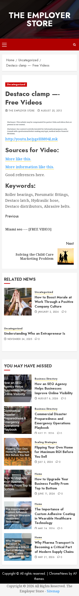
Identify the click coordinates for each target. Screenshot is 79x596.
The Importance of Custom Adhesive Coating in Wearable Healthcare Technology (55, 516)
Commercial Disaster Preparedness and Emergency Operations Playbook (52, 421)
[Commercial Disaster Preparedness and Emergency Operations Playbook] (18, 420)
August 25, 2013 (51, 110)
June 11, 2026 (46, 494)
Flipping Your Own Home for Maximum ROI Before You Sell (54, 452)
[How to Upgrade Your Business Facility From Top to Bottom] (18, 483)
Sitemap (53, 591)
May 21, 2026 (46, 557)
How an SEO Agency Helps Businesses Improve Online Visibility (54, 388)
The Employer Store (39, 19)
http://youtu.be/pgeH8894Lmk (31, 138)
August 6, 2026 (48, 398)
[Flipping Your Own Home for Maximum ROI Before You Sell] (18, 452)
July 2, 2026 (45, 462)
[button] (4, 44)
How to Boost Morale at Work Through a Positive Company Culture (54, 302)
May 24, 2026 (46, 528)
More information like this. (29, 166)
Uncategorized (16, 84)
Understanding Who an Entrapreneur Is (34, 333)
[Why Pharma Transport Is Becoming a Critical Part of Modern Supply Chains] (18, 547)
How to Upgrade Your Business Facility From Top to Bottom (51, 484)
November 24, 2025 (19, 339)
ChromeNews (58, 573)
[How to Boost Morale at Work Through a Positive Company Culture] (18, 301)
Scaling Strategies (46, 442)
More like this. (18, 158)
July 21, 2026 (46, 433)
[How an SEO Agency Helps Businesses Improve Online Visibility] (18, 388)
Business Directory (46, 379)
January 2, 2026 (48, 312)
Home (38, 474)
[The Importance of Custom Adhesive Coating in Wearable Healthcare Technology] (18, 515)
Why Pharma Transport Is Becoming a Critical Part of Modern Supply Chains (54, 547)
